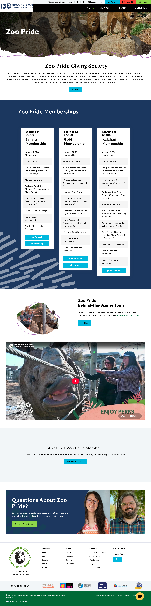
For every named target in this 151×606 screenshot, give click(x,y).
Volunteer (70, 556)
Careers (69, 560)
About (44, 564)
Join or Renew (114, 271)
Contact (69, 552)
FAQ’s (91, 564)
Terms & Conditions (105, 595)
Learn (122, 8)
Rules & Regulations (97, 552)
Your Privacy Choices (19, 601)
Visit (89, 8)
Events (44, 552)
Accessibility (94, 556)
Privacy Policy (123, 595)
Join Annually (37, 237)
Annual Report (95, 567)
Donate (45, 560)
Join (117, 559)
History (45, 567)
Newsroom (70, 564)
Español (93, 2)
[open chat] (140, 596)
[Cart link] (77, 2)
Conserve (141, 8)
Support (105, 8)
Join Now (75, 89)
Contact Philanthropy (24, 524)
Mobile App (94, 560)
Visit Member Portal (75, 461)
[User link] (83, 2)
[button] (102, 2)
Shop (44, 556)
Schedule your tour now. (128, 316)
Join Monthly (37, 244)
